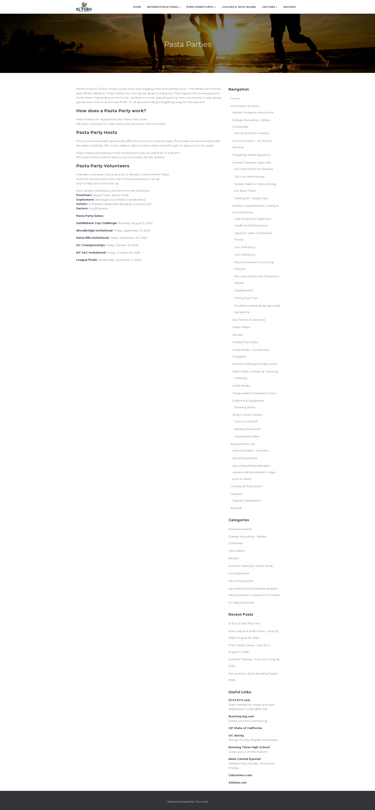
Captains (269, 6)
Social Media (241, 385)
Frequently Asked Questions (251, 155)
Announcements (240, 529)
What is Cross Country (247, 414)
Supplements (243, 290)
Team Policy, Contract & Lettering (255, 371)
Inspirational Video (247, 436)
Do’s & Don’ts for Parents (251, 133)
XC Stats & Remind (241, 602)
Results (237, 334)
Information (237, 551)
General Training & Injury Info (251, 162)
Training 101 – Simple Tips (251, 198)
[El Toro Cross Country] (84, 7)
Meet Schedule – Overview (250, 450)
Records (289, 6)
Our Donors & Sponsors (248, 319)
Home (137, 6)
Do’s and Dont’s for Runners (253, 169)
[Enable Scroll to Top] (367, 802)
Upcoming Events (244, 458)
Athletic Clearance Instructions (252, 112)
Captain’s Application (246, 500)
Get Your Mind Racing (249, 176)
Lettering (240, 378)
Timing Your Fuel (245, 298)
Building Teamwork (247, 429)
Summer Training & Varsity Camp (254, 364)
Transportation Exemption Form (254, 393)
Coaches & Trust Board (239, 6)
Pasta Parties (241, 327)
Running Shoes (244, 407)
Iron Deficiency (244, 247)
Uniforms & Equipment (248, 400)
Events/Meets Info (200, 6)
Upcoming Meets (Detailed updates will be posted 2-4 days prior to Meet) (253, 472)
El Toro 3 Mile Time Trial (244, 623)
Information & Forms (163, 6)
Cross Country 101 (246, 421)
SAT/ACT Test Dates (245, 342)
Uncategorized (239, 573)
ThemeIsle (201, 801)
